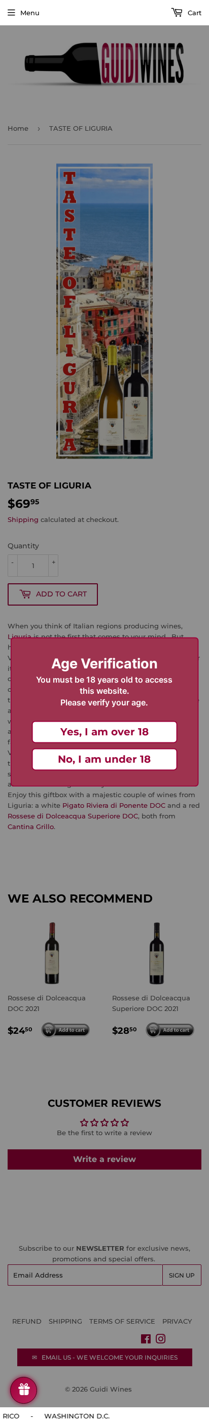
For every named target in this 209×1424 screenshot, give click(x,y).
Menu (30, 13)
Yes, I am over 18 (104, 732)
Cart (193, 13)
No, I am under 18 (104, 760)
